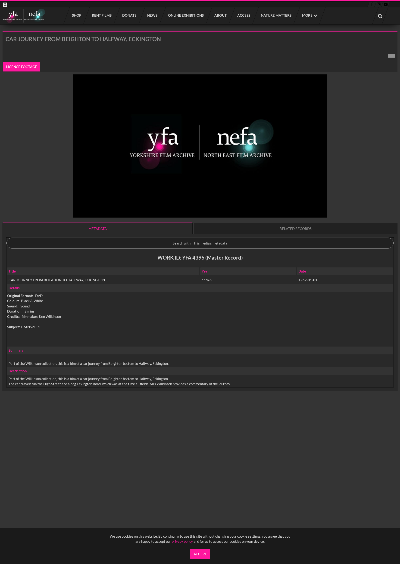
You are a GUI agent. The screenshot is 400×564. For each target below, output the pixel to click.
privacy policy (182, 541)
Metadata (97, 228)
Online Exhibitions (186, 15)
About (221, 15)
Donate (129, 15)
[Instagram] (378, 4)
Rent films (102, 15)
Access (244, 15)
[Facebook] (372, 4)
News (152, 15)
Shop (76, 15)
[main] (200, 223)
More (307, 15)
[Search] (380, 15)
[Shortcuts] (391, 55)
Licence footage (21, 67)
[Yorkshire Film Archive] (24, 15)
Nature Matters (276, 15)
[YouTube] (385, 4)
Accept (200, 554)
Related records (296, 228)
